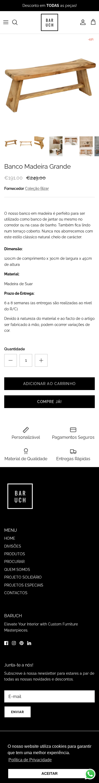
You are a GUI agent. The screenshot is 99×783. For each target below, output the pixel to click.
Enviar (49, 411)
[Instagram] (46, 426)
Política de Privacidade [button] (30, 760)
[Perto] (87, 354)
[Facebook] (38, 426)
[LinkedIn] (61, 426)
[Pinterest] (53, 426)
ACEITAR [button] (49, 773)
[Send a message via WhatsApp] (90, 774)
